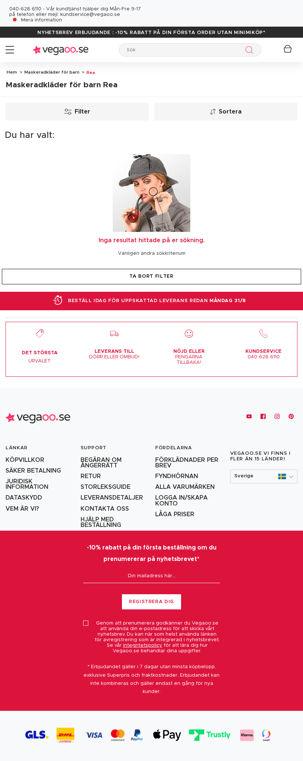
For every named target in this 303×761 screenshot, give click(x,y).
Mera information (41, 20)
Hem (12, 72)
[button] (264, 476)
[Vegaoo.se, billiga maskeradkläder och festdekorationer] (60, 50)
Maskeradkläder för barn (51, 72)
